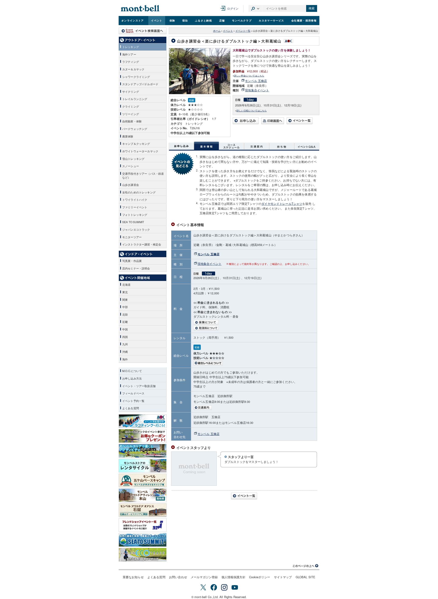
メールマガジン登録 (204, 577)
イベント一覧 (242, 30)
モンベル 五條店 (256, 81)
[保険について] (254, 322)
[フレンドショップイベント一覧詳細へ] (143, 525)
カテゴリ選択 (255, 8)
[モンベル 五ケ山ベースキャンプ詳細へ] (143, 480)
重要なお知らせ (133, 577)
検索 (312, 8)
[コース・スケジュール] (231, 146)
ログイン (232, 8)
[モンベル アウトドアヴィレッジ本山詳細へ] (143, 495)
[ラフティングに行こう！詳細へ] (143, 421)
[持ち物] (281, 146)
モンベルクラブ (242, 20)
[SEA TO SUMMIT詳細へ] (143, 540)
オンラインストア (132, 20)
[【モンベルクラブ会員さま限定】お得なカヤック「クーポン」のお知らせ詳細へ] (143, 436)
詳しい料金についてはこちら (249, 75)
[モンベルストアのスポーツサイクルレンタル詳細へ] (143, 465)
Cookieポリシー (259, 577)
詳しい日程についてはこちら (252, 110)
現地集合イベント (257, 90)
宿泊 (185, 20)
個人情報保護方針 (233, 577)
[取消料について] (254, 328)
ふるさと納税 (203, 20)
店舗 (222, 20)
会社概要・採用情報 (304, 20)
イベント (156, 20)
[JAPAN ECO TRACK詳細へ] (143, 555)
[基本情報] (206, 146)
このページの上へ (305, 566)
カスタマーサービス (271, 20)
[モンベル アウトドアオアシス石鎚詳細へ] (143, 510)
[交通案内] (256, 146)
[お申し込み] (181, 146)
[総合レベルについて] (254, 363)
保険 (172, 20)
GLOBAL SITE (305, 577)
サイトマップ (283, 577)
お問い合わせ (178, 577)
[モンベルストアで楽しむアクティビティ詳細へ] (143, 451)
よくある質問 (156, 577)
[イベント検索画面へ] (143, 30)
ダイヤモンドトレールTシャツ (281, 203)
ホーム (217, 30)
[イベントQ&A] (306, 146)
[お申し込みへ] (246, 123)
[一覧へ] (300, 123)
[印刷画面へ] (272, 123)
